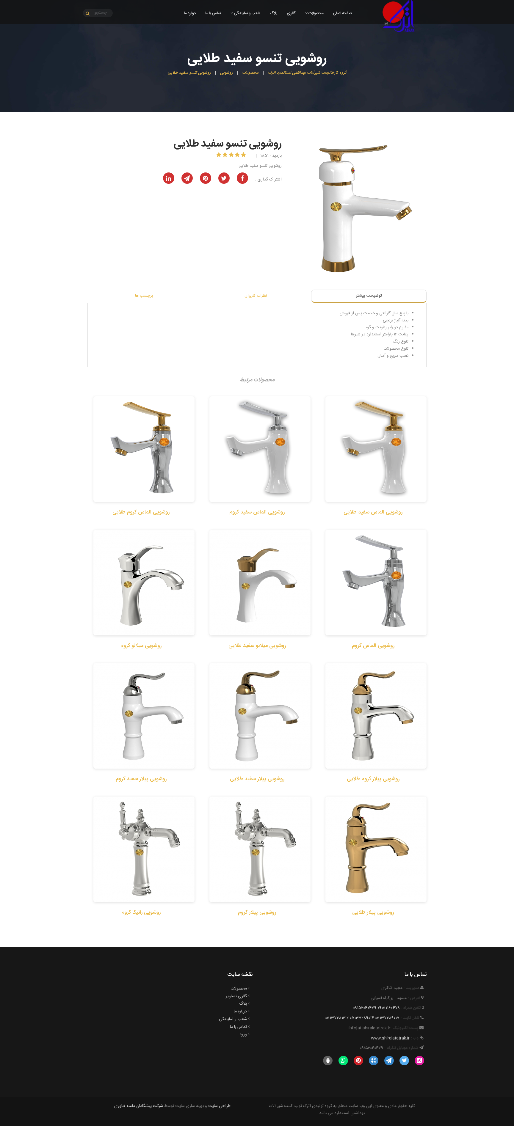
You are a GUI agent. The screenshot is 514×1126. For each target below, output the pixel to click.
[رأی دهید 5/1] (244, 155)
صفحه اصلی (342, 13)
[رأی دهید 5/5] (219, 155)
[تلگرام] (388, 1060)
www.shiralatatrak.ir (390, 1038)
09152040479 (364, 1008)
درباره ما (190, 13)
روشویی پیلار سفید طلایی (257, 779)
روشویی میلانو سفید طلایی (257, 645)
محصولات (315, 13)
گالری (291, 13)
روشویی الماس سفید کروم (257, 512)
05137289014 (362, 1018)
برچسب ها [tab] (144, 295)
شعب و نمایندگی (246, 13)
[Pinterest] (358, 1060)
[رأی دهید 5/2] (238, 155)
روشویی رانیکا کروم (141, 912)
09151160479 (388, 1008)
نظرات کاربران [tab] (256, 295)
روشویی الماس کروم (373, 645)
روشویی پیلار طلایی (373, 912)
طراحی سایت (219, 1106)
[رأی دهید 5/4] (225, 155)
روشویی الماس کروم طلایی (141, 512)
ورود (243, 1034)
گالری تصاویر (236, 996)
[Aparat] (373, 1060)
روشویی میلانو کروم (141, 645)
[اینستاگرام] (419, 1060)
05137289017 (387, 1018)
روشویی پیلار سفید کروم (141, 779)
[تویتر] (404, 1060)
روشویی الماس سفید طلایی (373, 512)
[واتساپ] (343, 1060)
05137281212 (337, 1018)
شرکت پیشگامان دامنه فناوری (138, 1106)
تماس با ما (213, 13)
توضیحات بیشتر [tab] (369, 295)
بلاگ (273, 13)
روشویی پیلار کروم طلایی (373, 779)
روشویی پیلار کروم (257, 912)
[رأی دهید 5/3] (232, 155)
